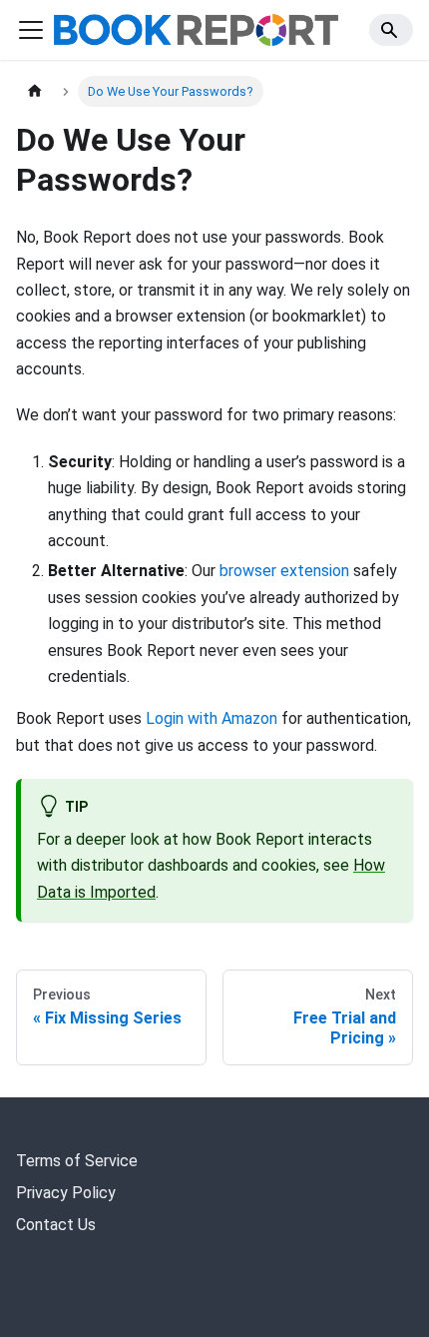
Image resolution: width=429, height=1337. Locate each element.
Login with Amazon (211, 718)
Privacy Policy (66, 1192)
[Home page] (35, 91)
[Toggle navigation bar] (31, 30)
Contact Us (56, 1224)
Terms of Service (77, 1160)
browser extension (284, 570)
